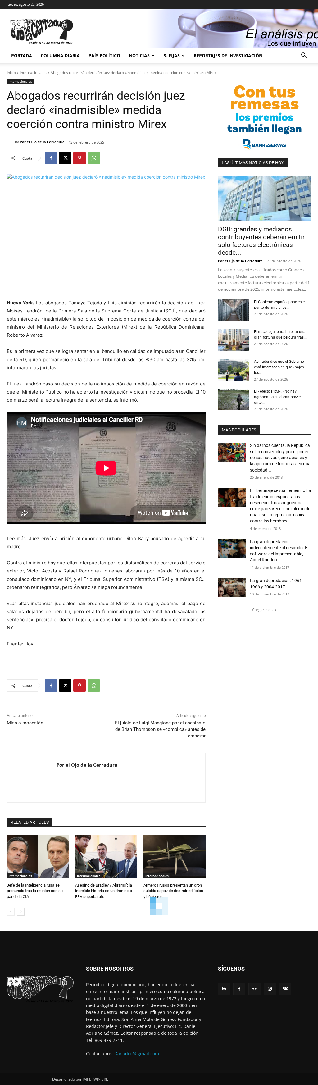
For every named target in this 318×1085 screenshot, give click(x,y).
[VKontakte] (285, 989)
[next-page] (21, 912)
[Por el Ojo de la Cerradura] (11, 142)
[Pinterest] (79, 158)
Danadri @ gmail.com (136, 1053)
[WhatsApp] (94, 158)
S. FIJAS (172, 55)
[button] (303, 56)
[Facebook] (51, 158)
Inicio (11, 72)
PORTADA (21, 55)
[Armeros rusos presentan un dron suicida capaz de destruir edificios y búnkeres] (174, 856)
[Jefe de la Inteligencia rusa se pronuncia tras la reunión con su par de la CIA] (38, 856)
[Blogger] (224, 989)
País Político (104, 55)
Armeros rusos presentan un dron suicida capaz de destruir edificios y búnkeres (173, 891)
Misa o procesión (25, 723)
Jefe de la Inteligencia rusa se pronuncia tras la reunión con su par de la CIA (35, 891)
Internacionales (33, 72)
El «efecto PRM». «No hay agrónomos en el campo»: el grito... (278, 397)
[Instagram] (270, 989)
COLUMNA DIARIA (60, 55)
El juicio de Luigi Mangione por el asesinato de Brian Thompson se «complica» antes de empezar (160, 729)
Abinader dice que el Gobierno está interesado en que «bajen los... (279, 367)
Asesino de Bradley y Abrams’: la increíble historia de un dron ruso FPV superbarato (103, 891)
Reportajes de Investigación (228, 55)
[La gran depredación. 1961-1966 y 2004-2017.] (232, 587)
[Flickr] (254, 989)
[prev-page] (11, 912)
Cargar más (262, 609)
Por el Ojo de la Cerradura (42, 141)
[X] (65, 158)
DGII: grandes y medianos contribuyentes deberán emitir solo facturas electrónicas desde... (261, 241)
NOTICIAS (139, 55)
